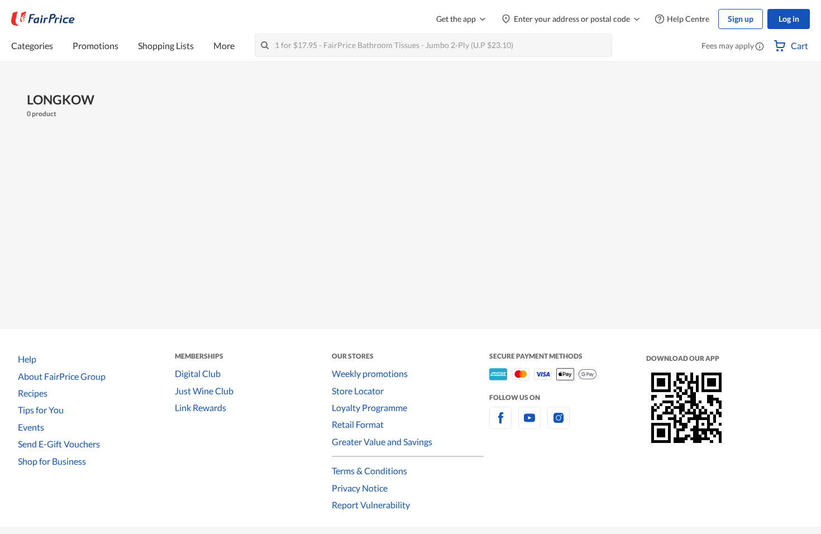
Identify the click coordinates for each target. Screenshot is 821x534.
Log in (789, 18)
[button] (759, 47)
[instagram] (558, 424)
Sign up (740, 18)
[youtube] (529, 424)
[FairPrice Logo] (43, 19)
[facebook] (500, 424)
